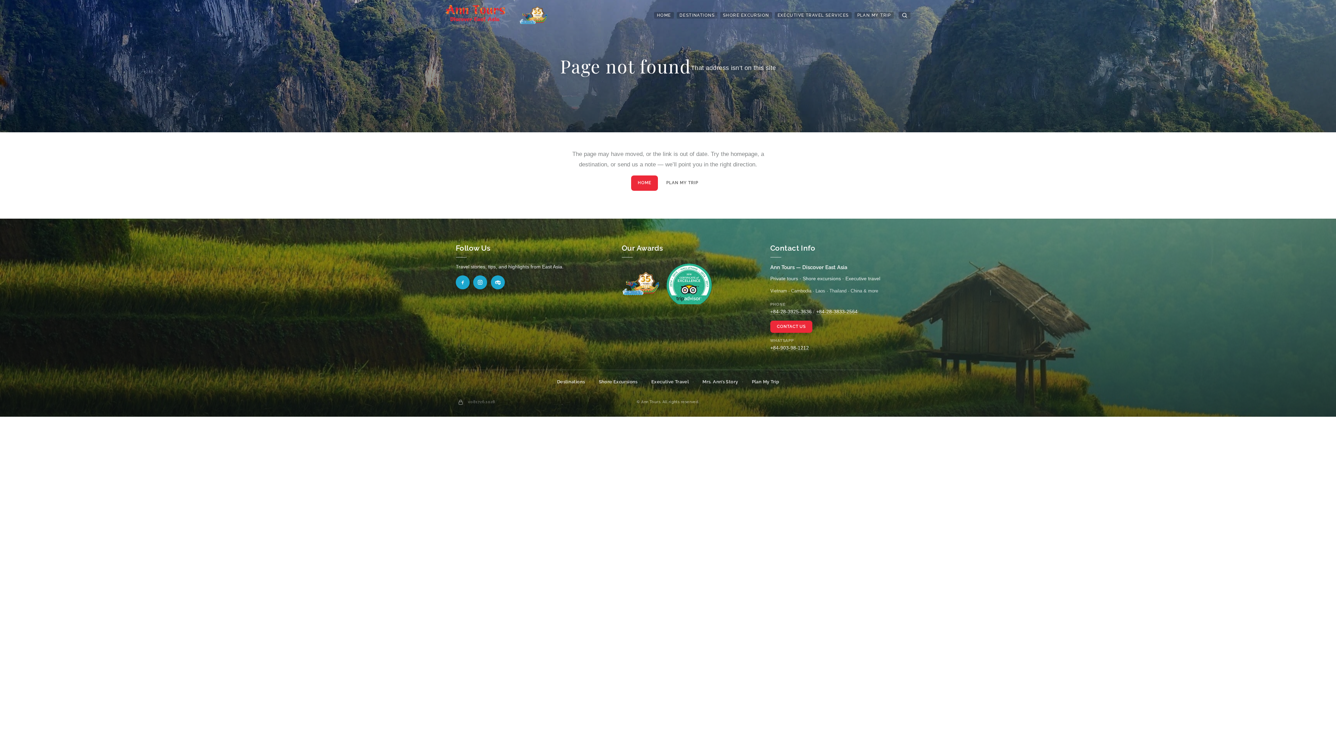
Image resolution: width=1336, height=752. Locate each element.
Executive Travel (670, 381)
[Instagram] (480, 282)
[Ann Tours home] (486, 15)
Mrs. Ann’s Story (720, 381)
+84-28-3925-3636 (791, 311)
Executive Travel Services (813, 15)
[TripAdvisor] (498, 282)
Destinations (697, 15)
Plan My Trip (874, 15)
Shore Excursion (746, 15)
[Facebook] (463, 282)
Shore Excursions (618, 381)
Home (664, 15)
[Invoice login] (461, 402)
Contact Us (791, 326)
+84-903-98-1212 (789, 348)
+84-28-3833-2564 (837, 311)
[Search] (905, 15)
